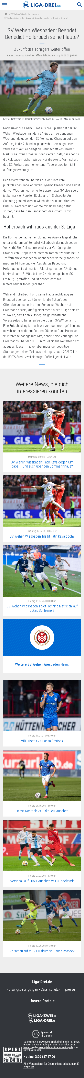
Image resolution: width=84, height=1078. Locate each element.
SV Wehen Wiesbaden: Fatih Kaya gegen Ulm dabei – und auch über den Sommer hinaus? (42, 464)
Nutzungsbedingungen (22, 989)
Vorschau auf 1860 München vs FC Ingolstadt (42, 881)
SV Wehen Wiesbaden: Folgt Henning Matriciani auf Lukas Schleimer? (42, 608)
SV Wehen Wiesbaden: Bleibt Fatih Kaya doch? (42, 536)
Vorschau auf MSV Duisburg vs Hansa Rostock (42, 951)
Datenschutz (50, 989)
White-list (28, 1067)
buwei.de (28, 1047)
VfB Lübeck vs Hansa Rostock (42, 741)
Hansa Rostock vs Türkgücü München (42, 811)
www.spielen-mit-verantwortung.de (56, 1047)
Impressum (69, 989)
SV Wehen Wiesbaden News (23, 14)
